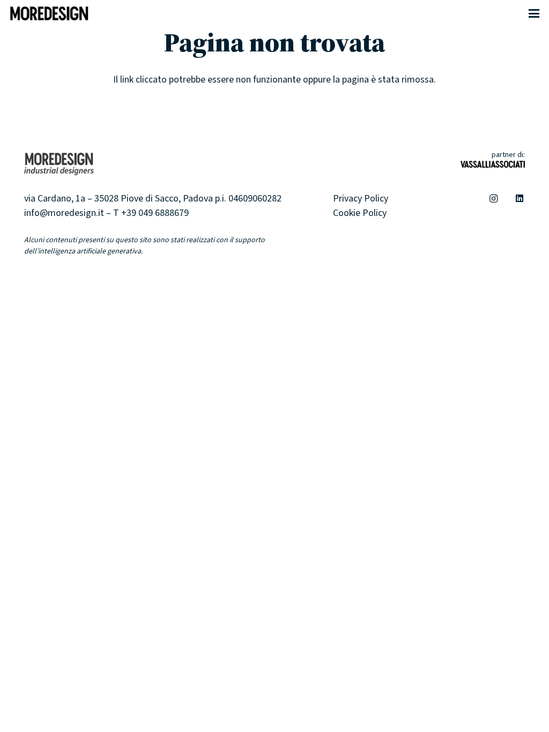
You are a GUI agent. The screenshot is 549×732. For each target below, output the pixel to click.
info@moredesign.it (64, 213)
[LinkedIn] (519, 198)
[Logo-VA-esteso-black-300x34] (493, 168)
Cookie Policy (360, 213)
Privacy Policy (360, 198)
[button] (534, 13)
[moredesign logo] (49, 13)
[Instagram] (493, 198)
